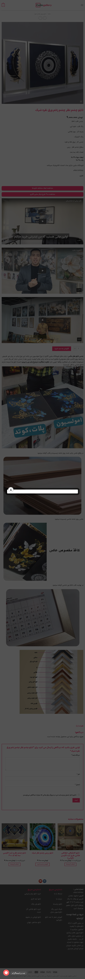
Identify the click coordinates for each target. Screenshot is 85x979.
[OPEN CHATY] (6, 972)
